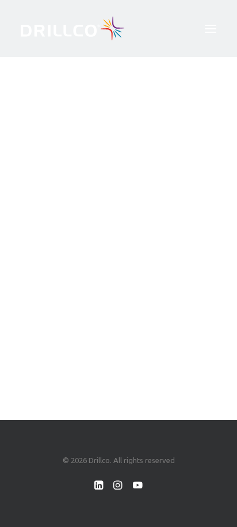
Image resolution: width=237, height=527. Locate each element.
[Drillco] (72, 28)
